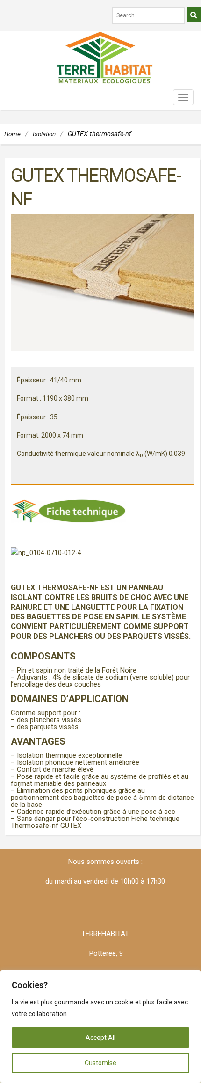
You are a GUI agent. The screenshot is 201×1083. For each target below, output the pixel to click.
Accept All (100, 1037)
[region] (100, 1026)
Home (12, 134)
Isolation (44, 134)
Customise (100, 1063)
